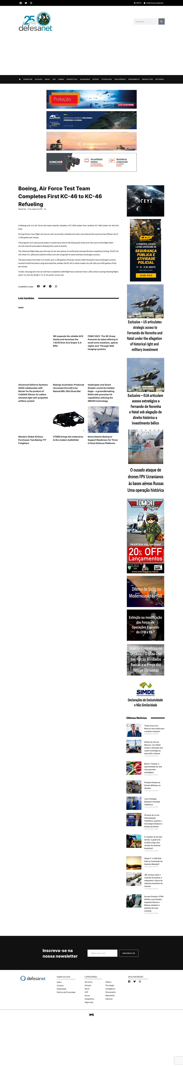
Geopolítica (72, 79)
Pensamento (134, 79)
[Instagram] (31, 3)
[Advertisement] (91, 50)
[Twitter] (26, 3)
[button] (38, 286)
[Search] (161, 21)
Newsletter (147, 79)
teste (21, 307)
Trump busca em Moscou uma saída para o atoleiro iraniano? (154, 728)
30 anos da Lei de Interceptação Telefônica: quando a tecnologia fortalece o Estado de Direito (153, 821)
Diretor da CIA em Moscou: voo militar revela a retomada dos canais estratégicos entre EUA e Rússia (153, 748)
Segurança (85, 79)
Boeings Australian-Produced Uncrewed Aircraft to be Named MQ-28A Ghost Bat (68, 388)
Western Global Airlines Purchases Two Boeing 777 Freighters (32, 439)
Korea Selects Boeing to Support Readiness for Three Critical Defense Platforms (103, 439)
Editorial (159, 79)
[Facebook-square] (21, 3)
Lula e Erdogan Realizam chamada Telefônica (152, 802)
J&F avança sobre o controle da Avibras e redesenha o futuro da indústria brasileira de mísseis (153, 880)
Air (45, 209)
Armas (61, 79)
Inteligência (120, 79)
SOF (54, 79)
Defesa (96, 79)
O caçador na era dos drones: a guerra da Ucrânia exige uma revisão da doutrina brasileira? (153, 842)
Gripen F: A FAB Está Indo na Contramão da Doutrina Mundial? (153, 861)
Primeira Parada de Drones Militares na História (152, 785)
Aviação (38, 79)
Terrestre (27, 79)
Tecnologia (106, 79)
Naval (47, 79)
